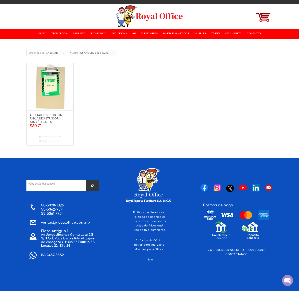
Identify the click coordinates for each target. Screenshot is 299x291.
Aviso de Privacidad (149, 225)
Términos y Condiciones (149, 221)
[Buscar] (92, 185)
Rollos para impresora (149, 244)
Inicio (149, 259)
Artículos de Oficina (149, 240)
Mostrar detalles (51, 141)
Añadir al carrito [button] (51, 136)
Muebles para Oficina (149, 249)
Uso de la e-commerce (149, 230)
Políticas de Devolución (149, 212)
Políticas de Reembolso (149, 217)
